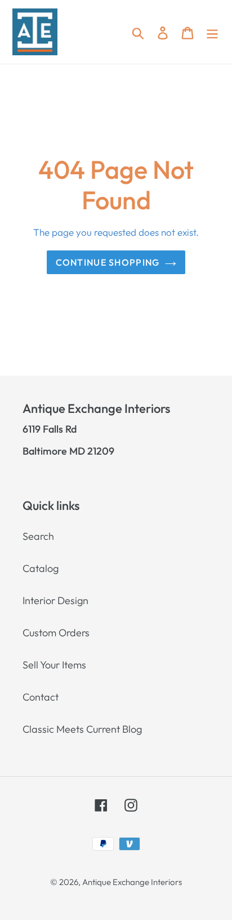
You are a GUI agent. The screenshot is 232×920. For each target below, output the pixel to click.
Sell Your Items (54, 664)
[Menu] (212, 32)
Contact (41, 696)
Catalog (41, 568)
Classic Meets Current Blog (82, 729)
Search (38, 536)
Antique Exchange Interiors (132, 882)
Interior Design (55, 600)
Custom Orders (56, 632)
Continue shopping (108, 262)
